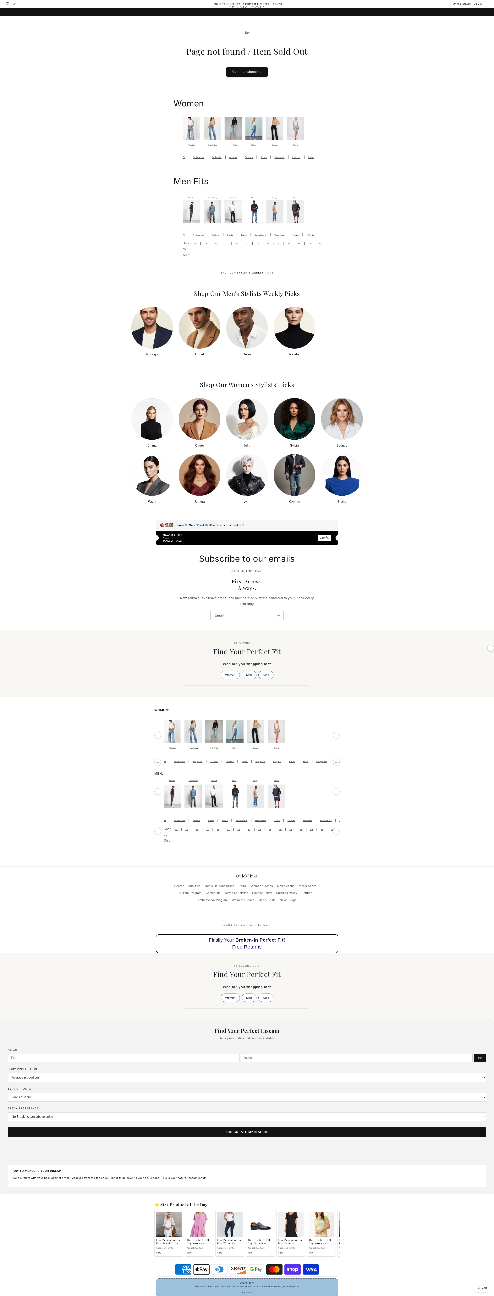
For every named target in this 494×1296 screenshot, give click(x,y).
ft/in (480, 1057)
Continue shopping (247, 71)
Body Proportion (22, 1069)
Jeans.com (239, 925)
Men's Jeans (286, 885)
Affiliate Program (190, 892)
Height (13, 1049)
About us (194, 885)
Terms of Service (236, 892)
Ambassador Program (213, 900)
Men (249, 675)
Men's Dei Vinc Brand (219, 885)
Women (230, 675)
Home (243, 885)
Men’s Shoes (308, 885)
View (158, 1253)
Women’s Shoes (243, 900)
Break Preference (23, 1108)
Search (179, 885)
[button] (8, 9)
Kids (266, 675)
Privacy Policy (262, 892)
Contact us (213, 892)
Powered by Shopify (259, 925)
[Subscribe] (278, 615)
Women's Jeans (262, 885)
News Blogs (288, 900)
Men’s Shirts (267, 900)
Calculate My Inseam (247, 1132)
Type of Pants (19, 1088)
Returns (306, 892)
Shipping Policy (286, 892)
